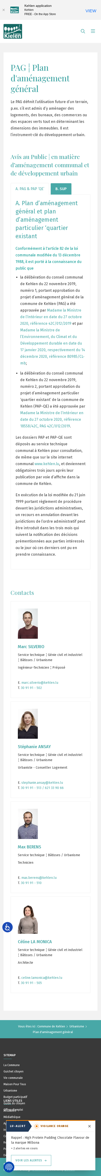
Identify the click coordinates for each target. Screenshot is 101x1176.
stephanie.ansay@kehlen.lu (42, 783)
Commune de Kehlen (51, 1026)
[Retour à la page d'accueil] (13, 29)
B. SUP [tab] (61, 189)
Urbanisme (77, 1026)
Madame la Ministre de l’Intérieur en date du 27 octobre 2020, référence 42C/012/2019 (51, 317)
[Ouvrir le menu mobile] (93, 31)
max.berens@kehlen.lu (39, 878)
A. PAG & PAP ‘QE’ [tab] (30, 189)
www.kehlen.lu (47, 464)
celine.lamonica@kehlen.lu (41, 978)
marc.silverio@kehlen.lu (39, 683)
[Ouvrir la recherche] (82, 31)
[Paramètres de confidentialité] (9, 1167)
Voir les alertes (29, 1160)
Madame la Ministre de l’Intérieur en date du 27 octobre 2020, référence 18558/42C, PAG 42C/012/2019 (51, 419)
